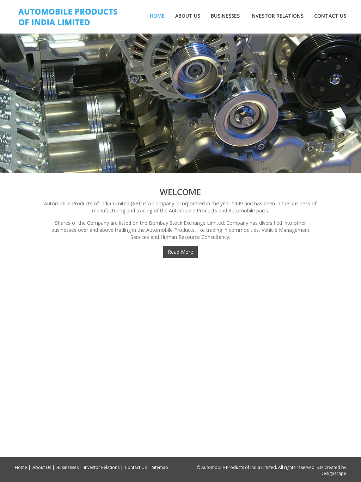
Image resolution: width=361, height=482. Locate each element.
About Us (187, 15)
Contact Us (330, 15)
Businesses (225, 15)
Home (157, 15)
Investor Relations (277, 15)
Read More (180, 251)
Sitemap (160, 467)
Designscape (333, 473)
